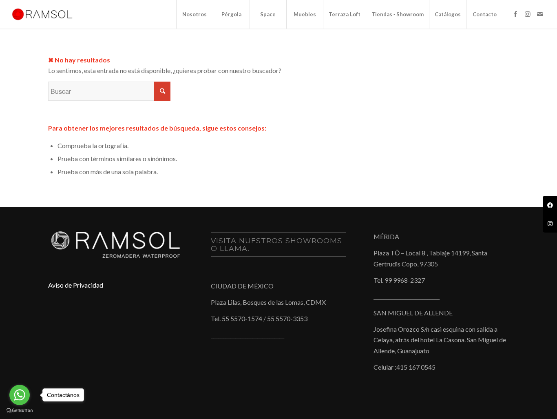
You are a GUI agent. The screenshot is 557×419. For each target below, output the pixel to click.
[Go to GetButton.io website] (20, 410)
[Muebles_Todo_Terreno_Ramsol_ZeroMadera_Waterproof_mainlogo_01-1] (42, 14)
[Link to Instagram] (528, 14)
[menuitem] (194, 14)
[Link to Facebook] (515, 14)
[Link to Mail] (540, 14)
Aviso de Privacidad (75, 285)
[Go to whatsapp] (19, 395)
